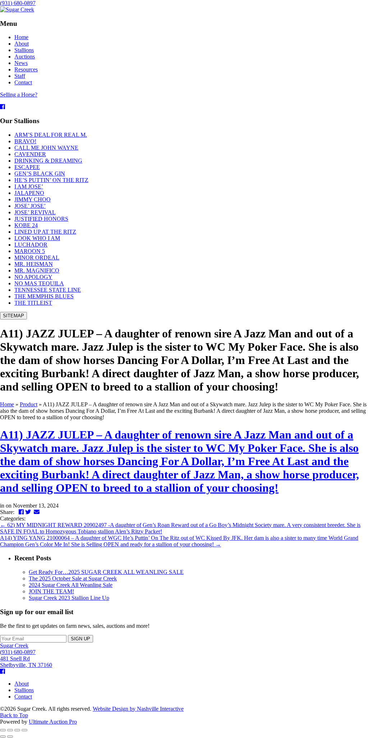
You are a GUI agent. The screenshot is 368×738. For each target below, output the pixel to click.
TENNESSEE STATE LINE (47, 290)
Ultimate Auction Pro (53, 722)
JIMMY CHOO (32, 199)
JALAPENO (29, 193)
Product (28, 404)
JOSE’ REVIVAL (35, 212)
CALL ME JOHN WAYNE (46, 148)
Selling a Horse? (18, 95)
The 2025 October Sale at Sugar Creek (73, 578)
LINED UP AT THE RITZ (45, 232)
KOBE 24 (26, 225)
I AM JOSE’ (28, 186)
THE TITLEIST (33, 303)
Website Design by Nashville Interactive (138, 709)
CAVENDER (30, 154)
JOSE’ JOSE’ (30, 206)
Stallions (24, 690)
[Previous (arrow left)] (3, 736)
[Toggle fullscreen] (17, 730)
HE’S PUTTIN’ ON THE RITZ (51, 180)
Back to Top (14, 715)
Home (7, 404)
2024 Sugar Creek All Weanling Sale (70, 585)
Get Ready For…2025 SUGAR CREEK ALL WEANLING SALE (106, 572)
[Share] (10, 730)
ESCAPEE (27, 167)
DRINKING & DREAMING (48, 161)
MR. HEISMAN (33, 264)
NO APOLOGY (33, 277)
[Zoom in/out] (24, 730)
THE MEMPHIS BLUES (44, 296)
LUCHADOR (30, 245)
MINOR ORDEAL (36, 257)
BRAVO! (25, 141)
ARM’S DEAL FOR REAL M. (50, 135)
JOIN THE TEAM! (51, 591)
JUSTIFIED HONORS (41, 219)
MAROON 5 (29, 251)
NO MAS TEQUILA (39, 283)
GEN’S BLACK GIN (39, 174)
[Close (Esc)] (3, 730)
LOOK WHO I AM (37, 238)
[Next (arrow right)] (10, 736)
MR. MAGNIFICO (36, 270)
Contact (23, 696)
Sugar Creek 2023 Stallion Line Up (69, 598)
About (21, 684)
